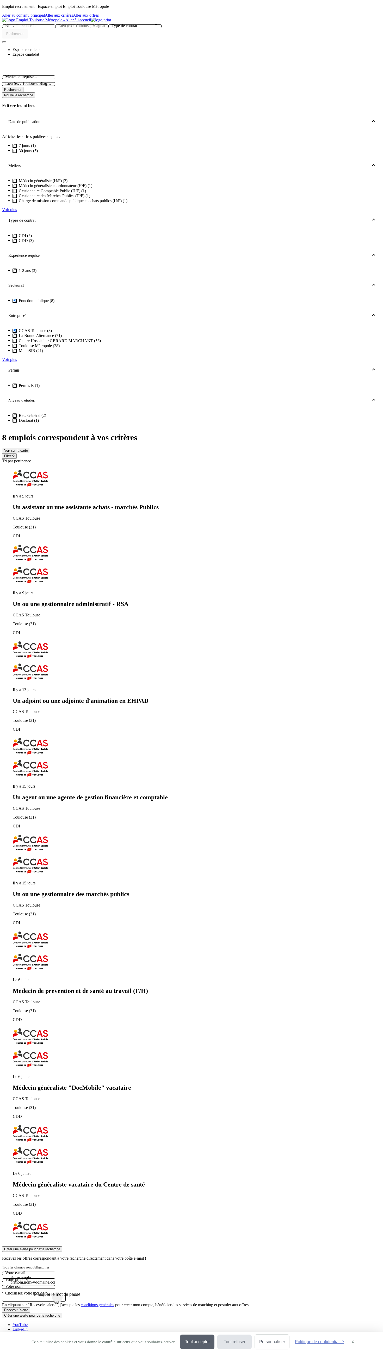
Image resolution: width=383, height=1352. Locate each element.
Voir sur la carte (16, 450)
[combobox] (28, 25)
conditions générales (97, 1305)
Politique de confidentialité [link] (319, 1342)
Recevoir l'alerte (16, 1310)
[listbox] (191, 855)
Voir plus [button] (9, 209)
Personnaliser (272, 1342)
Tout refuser (234, 1342)
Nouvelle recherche (18, 95)
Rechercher (12, 90)
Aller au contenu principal (23, 15)
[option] (197, 516)
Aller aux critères (59, 15)
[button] (26, 49)
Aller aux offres (86, 15)
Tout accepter (197, 1342)
